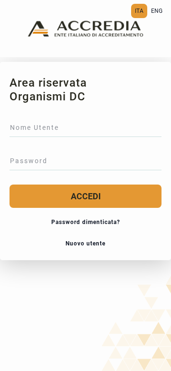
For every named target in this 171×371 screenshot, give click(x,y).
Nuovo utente (85, 243)
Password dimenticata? (85, 222)
